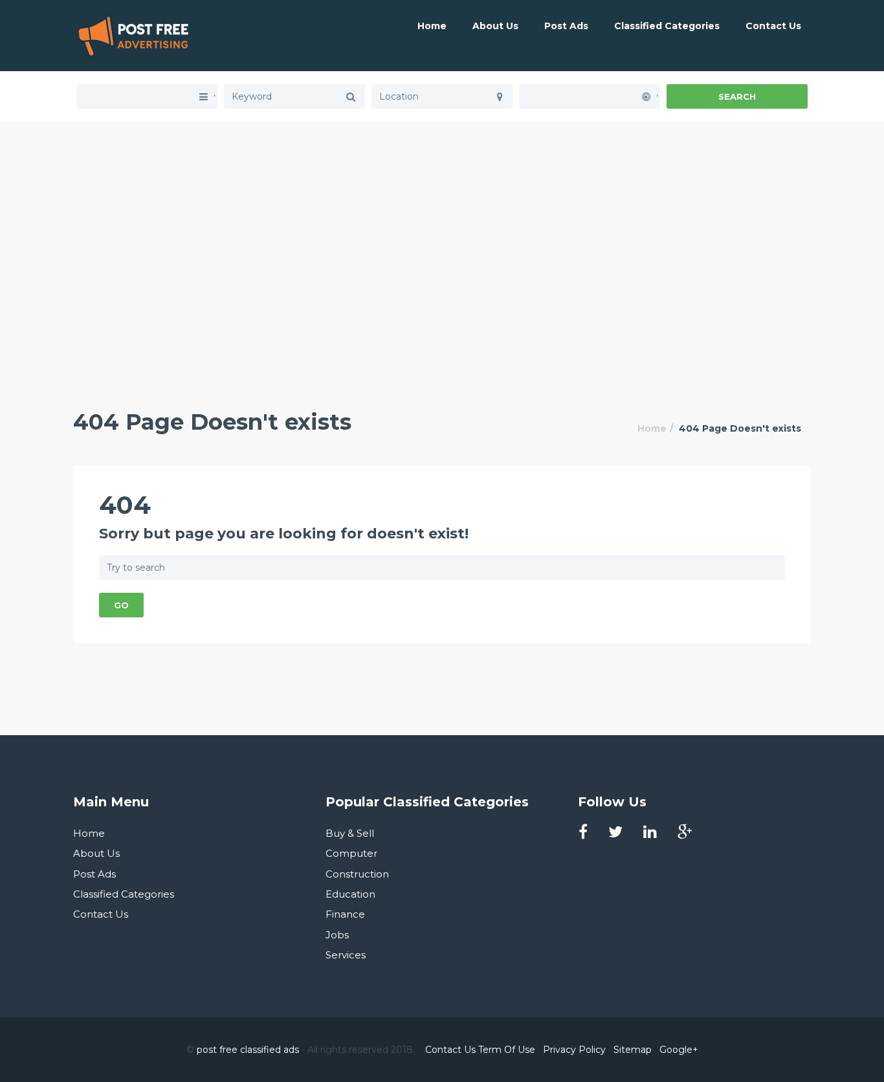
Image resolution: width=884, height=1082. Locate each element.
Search (737, 96)
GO (121, 605)
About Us (495, 26)
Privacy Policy (574, 1049)
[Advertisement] (442, 212)
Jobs (337, 935)
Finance (345, 914)
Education (350, 894)
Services (346, 955)
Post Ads (566, 26)
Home (432, 26)
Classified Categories (667, 26)
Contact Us (773, 26)
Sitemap (632, 1049)
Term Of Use (506, 1049)
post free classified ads (248, 1049)
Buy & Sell (350, 833)
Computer (351, 853)
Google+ (678, 1049)
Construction (357, 874)
